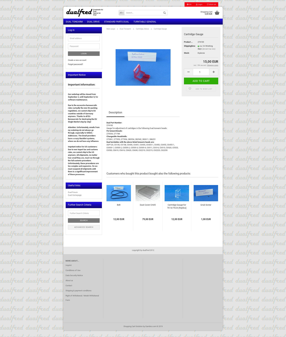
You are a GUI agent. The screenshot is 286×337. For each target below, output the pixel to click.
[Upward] (277, 332)
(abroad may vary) (208, 49)
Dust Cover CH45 (148, 205)
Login (200, 4)
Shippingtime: (188, 46)
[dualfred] (90, 13)
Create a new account (77, 60)
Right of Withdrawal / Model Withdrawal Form (82, 298)
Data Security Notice (74, 275)
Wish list (212, 4)
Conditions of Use (73, 270)
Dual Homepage (74, 195)
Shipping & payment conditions (78, 290)
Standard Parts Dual (116, 21)
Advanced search (83, 227)
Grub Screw (205, 205)
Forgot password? (75, 64)
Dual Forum (73, 192)
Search (84, 220)
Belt (119, 205)
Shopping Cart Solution (133, 326)
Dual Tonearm (74, 21)
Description (115, 112)
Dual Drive (93, 21)
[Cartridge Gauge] (143, 66)
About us (69, 280)
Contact (69, 285)
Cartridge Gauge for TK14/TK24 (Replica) (176, 206)
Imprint (69, 265)
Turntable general (144, 21)
